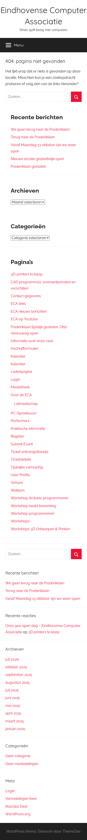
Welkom (18, 490)
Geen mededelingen (21, 764)
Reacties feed (16, 806)
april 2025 (13, 713)
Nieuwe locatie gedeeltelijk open (37, 159)
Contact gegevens (26, 296)
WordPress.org (17, 814)
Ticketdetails (21, 459)
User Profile (20, 475)
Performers (20, 421)
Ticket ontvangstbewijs (29, 452)
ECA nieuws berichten (29, 311)
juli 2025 (12, 690)
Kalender (18, 356)
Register (17, 436)
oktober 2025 (16, 667)
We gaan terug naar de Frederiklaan (40, 129)
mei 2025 (12, 706)
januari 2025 (15, 729)
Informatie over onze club (32, 341)
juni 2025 (12, 698)
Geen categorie (17, 756)
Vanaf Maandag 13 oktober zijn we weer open (42, 598)
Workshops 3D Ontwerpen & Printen (40, 529)
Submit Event (22, 444)
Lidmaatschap (26, 404)
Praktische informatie (28, 429)
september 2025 (18, 675)
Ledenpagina (21, 371)
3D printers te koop (44, 632)
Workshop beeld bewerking (33, 506)
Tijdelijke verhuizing (27, 467)
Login (15, 379)
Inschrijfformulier (24, 348)
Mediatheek (20, 387)
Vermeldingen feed (21, 798)
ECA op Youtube (24, 319)
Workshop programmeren (32, 513)
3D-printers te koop (27, 274)
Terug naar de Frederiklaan (33, 137)
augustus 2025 (17, 682)
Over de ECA (21, 395)
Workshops (20, 521)
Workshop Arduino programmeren (39, 498)
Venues (17, 482)
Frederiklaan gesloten (28, 166)
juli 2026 (12, 659)
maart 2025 (14, 721)
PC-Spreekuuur (24, 413)
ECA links (18, 303)
